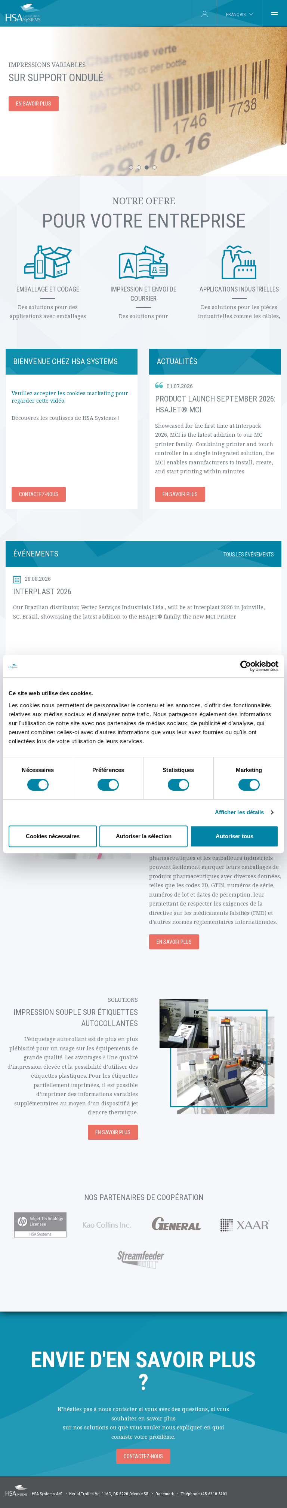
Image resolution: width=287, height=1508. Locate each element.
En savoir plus (33, 104)
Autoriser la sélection (144, 836)
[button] (131, 167)
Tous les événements (248, 555)
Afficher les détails (239, 812)
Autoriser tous (234, 836)
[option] (143, 101)
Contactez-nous (38, 494)
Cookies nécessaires (53, 836)
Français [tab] (236, 14)
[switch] (108, 785)
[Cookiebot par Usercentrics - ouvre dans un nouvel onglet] (245, 666)
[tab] (274, 13)
